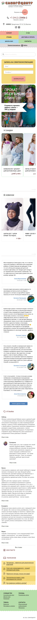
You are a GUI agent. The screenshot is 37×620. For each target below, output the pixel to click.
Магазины (22, 608)
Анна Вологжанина (20, 394)
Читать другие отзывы (18, 403)
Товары (5, 602)
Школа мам (6, 597)
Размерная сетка (24, 595)
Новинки (9, 195)
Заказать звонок (18, 20)
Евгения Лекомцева (20, 298)
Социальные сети (8, 595)
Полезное (6, 598)
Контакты (22, 602)
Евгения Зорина (21, 335)
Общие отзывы (4, 437)
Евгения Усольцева (20, 365)
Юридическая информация (23, 605)
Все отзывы (18, 547)
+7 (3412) (18, 17)
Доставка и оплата (9, 606)
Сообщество (7, 593)
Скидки (9, 130)
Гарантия (6, 604)
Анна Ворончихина (20, 278)
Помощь (21, 593)
